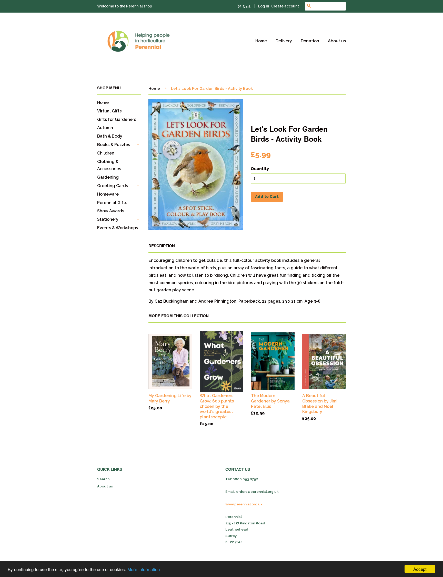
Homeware (108, 194)
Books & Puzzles (113, 144)
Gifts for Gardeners (116, 119)
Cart (246, 6)
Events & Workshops (117, 227)
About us (337, 41)
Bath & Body (109, 136)
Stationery (107, 219)
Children (105, 153)
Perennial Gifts (112, 202)
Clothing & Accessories (109, 165)
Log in (263, 6)
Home (261, 41)
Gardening (108, 177)
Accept (420, 569)
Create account (285, 6)
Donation (310, 41)
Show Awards (110, 210)
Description (161, 245)
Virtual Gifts (109, 111)
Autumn (105, 127)
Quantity (260, 168)
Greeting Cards (112, 185)
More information (143, 569)
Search (103, 479)
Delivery (284, 41)
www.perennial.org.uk (244, 504)
